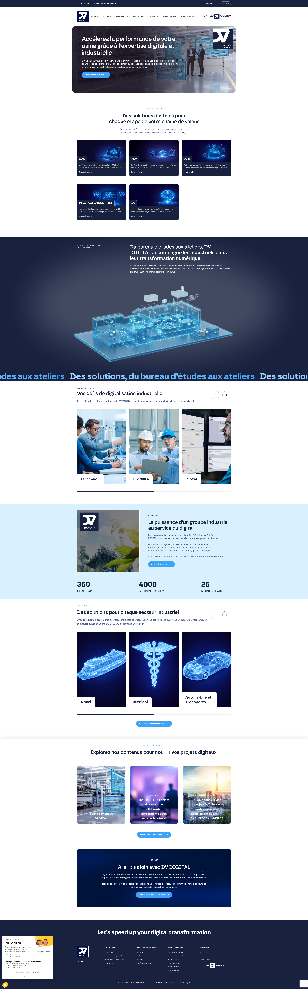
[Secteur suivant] (226, 615)
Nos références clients (144, 963)
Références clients (170, 16)
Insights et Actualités (175, 952)
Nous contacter (211, 3)
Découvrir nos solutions (94, 75)
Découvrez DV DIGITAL (99, 16)
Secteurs (152, 16)
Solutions (139, 952)
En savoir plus (84, 172)
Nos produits (137, 16)
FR (226, 3)
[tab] (115, 491)
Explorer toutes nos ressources (152, 834)
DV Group (124, 983)
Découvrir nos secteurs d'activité (152, 724)
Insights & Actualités (189, 16)
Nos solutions (121, 16)
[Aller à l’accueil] (83, 16)
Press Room (203, 956)
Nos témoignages (174, 963)
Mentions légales (184, 983)
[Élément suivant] (226, 395)
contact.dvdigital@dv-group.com (107, 3)
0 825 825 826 (84, 3)
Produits (139, 956)
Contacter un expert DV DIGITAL (152, 895)
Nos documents (173, 970)
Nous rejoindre (110, 963)
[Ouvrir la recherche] (204, 16)
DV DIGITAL (109, 952)
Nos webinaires (173, 966)
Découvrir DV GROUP (159, 564)
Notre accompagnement (113, 956)
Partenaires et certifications (114, 959)
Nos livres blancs (174, 959)
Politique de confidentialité (165, 983)
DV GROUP (203, 952)
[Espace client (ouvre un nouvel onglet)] (220, 16)
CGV (150, 983)
